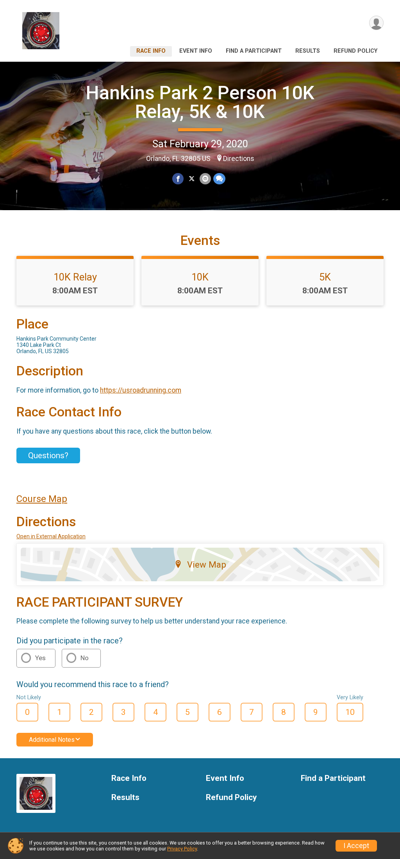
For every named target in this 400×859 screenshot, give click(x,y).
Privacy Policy (182, 849)
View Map (206, 564)
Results (307, 51)
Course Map (41, 498)
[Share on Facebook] (178, 178)
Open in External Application (51, 536)
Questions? (48, 455)
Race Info (151, 51)
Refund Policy (355, 51)
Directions (238, 159)
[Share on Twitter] (191, 178)
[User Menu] (376, 23)
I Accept (356, 846)
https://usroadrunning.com (140, 390)
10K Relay (75, 277)
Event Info (195, 51)
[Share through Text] (219, 178)
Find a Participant (254, 51)
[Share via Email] (205, 178)
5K (325, 277)
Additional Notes (52, 739)
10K (200, 277)
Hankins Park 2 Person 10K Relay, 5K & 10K (200, 102)
